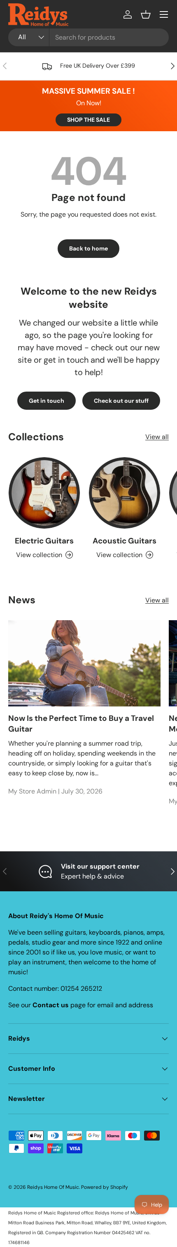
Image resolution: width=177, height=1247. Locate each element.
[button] (146, 14)
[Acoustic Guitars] (124, 493)
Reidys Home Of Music (53, 1187)
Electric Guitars (44, 541)
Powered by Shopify (104, 1187)
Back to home (88, 248)
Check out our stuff (121, 400)
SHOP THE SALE (88, 119)
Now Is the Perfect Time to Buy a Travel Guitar (81, 723)
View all (157, 436)
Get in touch (46, 400)
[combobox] (88, 37)
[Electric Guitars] (44, 493)
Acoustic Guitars (124, 541)
